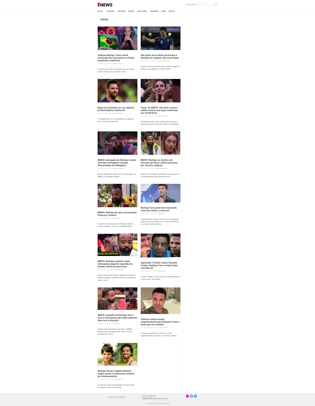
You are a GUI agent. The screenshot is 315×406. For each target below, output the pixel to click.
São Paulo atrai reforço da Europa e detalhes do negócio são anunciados (160, 56)
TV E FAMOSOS (110, 11)
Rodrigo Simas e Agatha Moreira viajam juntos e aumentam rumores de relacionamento (116, 374)
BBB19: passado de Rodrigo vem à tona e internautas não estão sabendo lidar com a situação (117, 318)
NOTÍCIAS (100, 11)
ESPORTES (131, 11)
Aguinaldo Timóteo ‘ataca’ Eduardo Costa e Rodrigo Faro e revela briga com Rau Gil (159, 265)
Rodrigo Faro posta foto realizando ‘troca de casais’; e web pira (159, 209)
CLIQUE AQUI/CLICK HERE (160, 398)
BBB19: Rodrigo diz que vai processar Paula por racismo (117, 213)
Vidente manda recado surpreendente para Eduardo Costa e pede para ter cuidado (160, 322)
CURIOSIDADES (154, 11)
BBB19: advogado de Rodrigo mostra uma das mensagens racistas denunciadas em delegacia (117, 163)
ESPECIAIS (172, 11)
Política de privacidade (119, 397)
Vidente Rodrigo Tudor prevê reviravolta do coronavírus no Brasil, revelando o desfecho (116, 58)
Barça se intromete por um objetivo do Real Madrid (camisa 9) (116, 109)
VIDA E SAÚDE (121, 11)
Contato (110, 397)
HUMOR (163, 11)
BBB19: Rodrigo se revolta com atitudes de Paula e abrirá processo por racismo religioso (159, 163)
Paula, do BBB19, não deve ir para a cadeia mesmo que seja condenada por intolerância (159, 110)
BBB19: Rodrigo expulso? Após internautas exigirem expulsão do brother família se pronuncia (115, 264)
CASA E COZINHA (142, 11)
